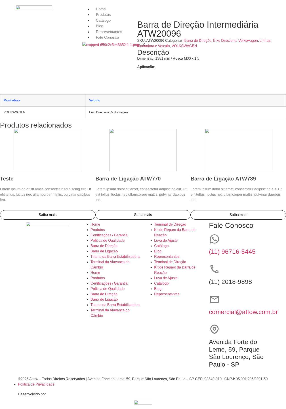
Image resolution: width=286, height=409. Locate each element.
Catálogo (103, 20)
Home (101, 9)
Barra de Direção (104, 246)
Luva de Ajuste (166, 240)
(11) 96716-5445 (232, 251)
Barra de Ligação (104, 251)
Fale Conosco (107, 37)
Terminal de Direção (170, 224)
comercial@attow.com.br (243, 311)
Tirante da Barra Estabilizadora (115, 256)
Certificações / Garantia (109, 235)
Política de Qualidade (107, 240)
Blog (99, 26)
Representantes (109, 32)
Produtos (103, 15)
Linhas (265, 40)
